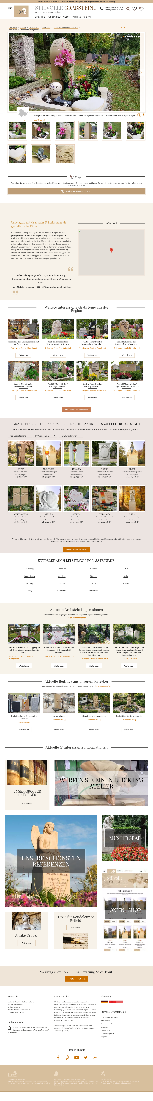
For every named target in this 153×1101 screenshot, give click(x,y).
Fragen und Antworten (109, 1024)
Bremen (126, 583)
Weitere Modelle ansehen (76, 549)
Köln (94, 583)
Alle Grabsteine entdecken (76, 410)
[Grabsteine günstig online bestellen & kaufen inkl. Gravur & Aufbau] (21, 11)
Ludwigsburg (68, 656)
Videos (66, 17)
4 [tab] (129, 36)
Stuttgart (93, 576)
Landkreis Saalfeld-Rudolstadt (66, 27)
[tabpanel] (76, 72)
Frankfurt (62, 583)
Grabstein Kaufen (21, 323)
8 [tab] (136, 36)
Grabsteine (40, 17)
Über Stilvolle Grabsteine (109, 1017)
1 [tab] (123, 36)
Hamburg (29, 583)
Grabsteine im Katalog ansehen (79, 191)
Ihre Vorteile (105, 1021)
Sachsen (11, 656)
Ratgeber (76, 17)
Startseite (13, 27)
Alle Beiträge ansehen (102, 686)
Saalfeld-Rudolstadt (29, 348)
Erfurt (126, 569)
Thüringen (46, 27)
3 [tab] (127, 36)
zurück (123, 27)
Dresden (93, 569)
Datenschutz (105, 1030)
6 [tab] (132, 36)
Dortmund (93, 590)
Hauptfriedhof (39, 120)
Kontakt (87, 17)
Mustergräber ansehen (76, 617)
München (62, 576)
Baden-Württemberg (53, 656)
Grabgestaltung (24, 722)
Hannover (62, 569)
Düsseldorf (61, 590)
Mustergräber (54, 17)
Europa (23, 27)
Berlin (125, 576)
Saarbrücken (29, 576)
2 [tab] (125, 36)
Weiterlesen (23, 355)
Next (141, 72)
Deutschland (34, 27)
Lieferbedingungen (107, 1033)
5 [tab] (131, 36)
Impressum (105, 1027)
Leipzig (29, 590)
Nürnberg (29, 569)
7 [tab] (134, 36)
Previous (12, 72)
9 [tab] (138, 36)
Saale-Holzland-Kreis (99, 659)
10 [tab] (140, 36)
